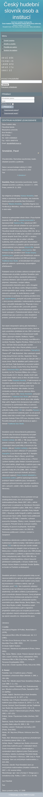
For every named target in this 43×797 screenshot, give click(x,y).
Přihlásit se (7, 107)
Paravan (36, 410)
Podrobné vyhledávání (9, 87)
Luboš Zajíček (26, 250)
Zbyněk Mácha (10, 298)
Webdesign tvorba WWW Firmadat (22, 795)
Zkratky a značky (10, 44)
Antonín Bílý (29, 247)
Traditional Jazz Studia (16, 423)
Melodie (5, 448)
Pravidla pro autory (10, 47)
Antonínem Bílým (13, 369)
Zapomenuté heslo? (11, 113)
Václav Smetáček (26, 394)
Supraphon (35, 350)
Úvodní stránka (9, 40)
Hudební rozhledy (8, 440)
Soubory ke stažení (10, 50)
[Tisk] (38, 153)
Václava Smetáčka (27, 196)
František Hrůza (7, 250)
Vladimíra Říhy (19, 223)
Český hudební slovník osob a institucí (21, 11)
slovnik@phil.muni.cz (14, 143)
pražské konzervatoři (26, 220)
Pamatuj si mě (6, 104)
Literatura (21, 175)
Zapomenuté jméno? (11, 110)
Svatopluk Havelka (19, 380)
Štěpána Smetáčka (15, 204)
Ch (8, 61)
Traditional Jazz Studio (10, 261)
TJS (20, 410)
